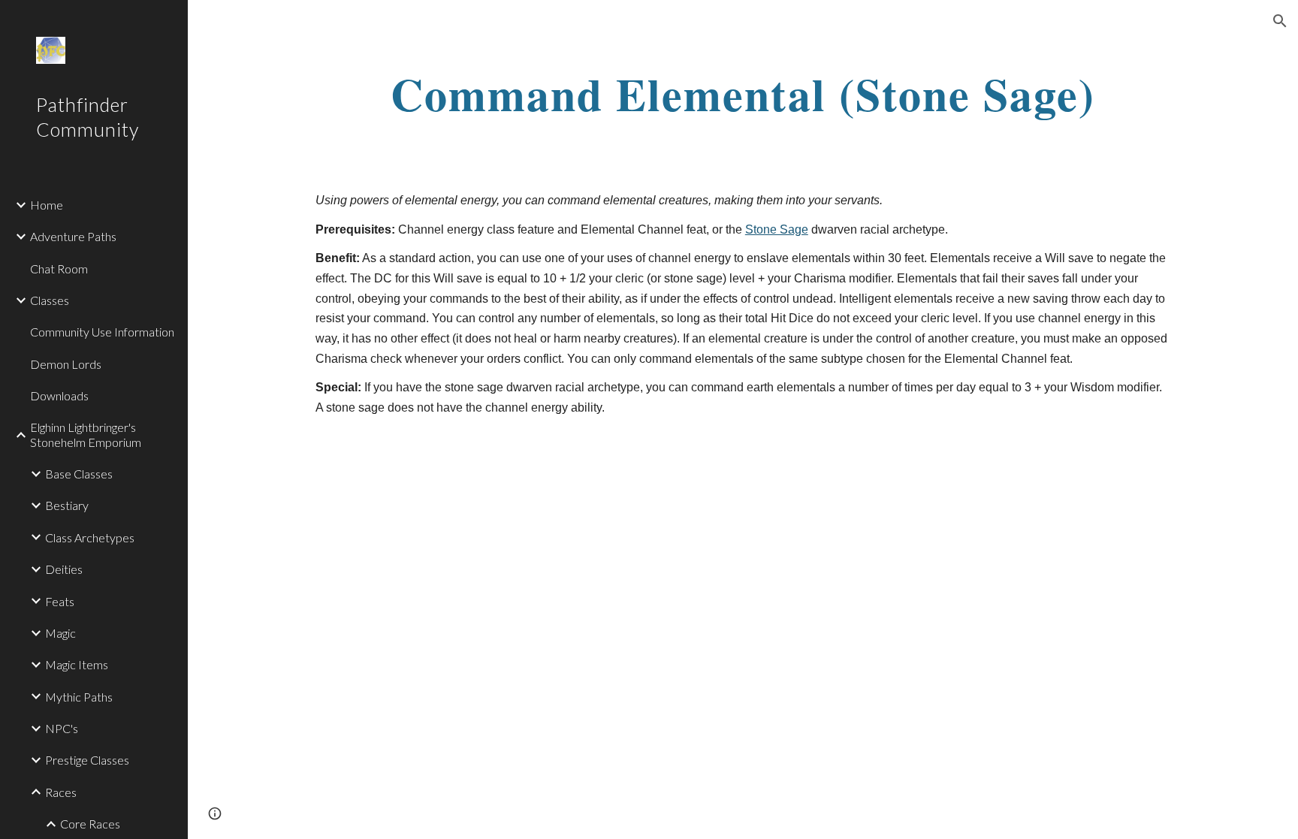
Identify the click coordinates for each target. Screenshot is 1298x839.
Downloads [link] (59, 395)
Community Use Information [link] (102, 331)
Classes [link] (49, 300)
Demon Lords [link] (65, 364)
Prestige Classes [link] (87, 760)
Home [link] (46, 205)
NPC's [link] (61, 728)
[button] (1280, 21)
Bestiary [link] (67, 505)
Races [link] (61, 792)
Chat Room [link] (59, 268)
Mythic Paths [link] (79, 697)
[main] (742, 94)
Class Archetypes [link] (89, 537)
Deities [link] (64, 569)
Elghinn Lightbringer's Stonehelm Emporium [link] (85, 434)
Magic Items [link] (76, 664)
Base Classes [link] (79, 473)
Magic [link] (60, 633)
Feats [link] (59, 601)
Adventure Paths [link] (73, 236)
